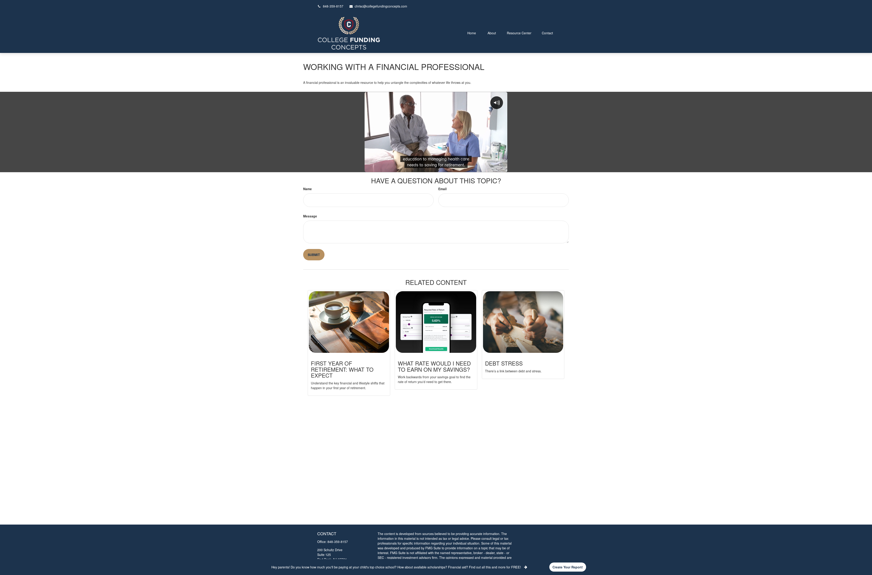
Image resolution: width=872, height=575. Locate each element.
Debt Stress (504, 363)
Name (307, 189)
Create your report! (567, 567)
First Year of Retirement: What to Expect (342, 369)
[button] (471, 32)
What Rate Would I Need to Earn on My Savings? (434, 366)
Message (310, 216)
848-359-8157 (333, 6)
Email (442, 189)
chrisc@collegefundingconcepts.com (381, 6)
